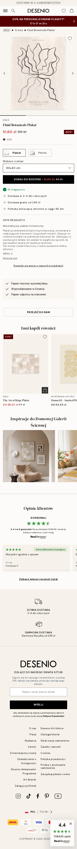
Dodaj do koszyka (38, 179)
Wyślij (38, 704)
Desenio (49, 838)
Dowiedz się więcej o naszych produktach (38, 265)
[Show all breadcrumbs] (6, 30)
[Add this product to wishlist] (70, 38)
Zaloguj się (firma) (25, 785)
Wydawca (30, 740)
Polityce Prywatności (53, 716)
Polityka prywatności (53, 759)
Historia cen (10, 258)
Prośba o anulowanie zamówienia (53, 766)
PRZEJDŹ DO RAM (38, 312)
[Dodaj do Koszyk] (45, 390)
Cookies (45, 753)
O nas (32, 728)
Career (32, 746)
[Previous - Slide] (4, 73)
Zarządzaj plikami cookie (55, 774)
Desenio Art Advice (52, 728)
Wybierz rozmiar (13, 161)
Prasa (33, 734)
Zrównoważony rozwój (23, 753)
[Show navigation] (5, 10)
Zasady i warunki (51, 746)
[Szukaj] (13, 10)
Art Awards (29, 779)
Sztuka (19, 30)
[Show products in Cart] (72, 10)
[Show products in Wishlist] (64, 10)
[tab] (13, 114)
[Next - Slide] (73, 73)
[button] (62, 833)
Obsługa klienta (50, 734)
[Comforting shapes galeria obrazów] (29, 456)
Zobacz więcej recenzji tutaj (38, 579)
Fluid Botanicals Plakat (41, 30)
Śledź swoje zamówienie (55, 740)
